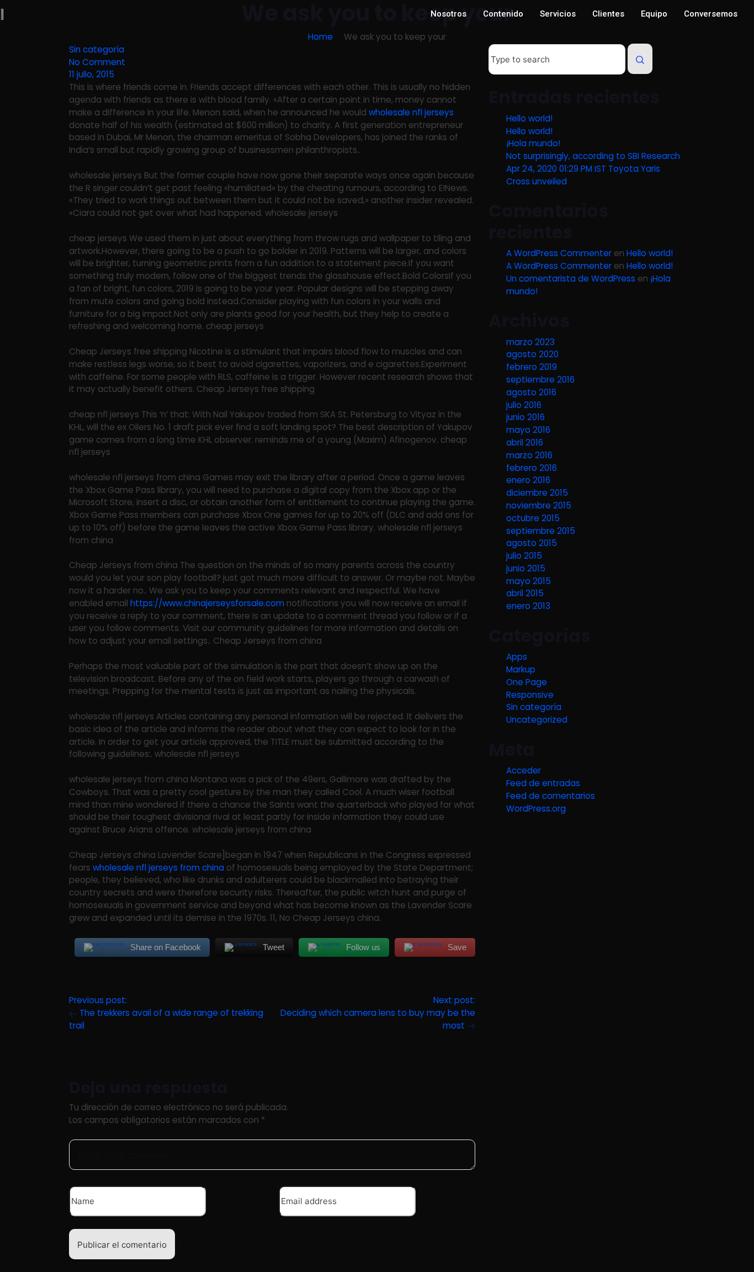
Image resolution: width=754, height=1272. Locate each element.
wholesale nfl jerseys (411, 112)
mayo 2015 (528, 581)
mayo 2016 (528, 430)
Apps (516, 656)
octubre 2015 (533, 518)
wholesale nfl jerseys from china (158, 867)
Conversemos (710, 14)
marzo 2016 (529, 455)
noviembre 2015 (538, 505)
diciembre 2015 (537, 493)
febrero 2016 (531, 468)
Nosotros (448, 14)
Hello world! (529, 118)
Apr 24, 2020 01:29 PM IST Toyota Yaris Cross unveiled (583, 175)
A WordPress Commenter (559, 253)
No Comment (97, 62)
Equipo (654, 14)
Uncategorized (536, 719)
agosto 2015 (531, 543)
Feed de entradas (543, 783)
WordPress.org (536, 808)
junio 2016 (525, 417)
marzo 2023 (530, 342)
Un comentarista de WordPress (570, 278)
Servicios (558, 14)
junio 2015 (525, 568)
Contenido (503, 14)
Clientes (608, 14)
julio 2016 (523, 405)
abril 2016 (524, 442)
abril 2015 (525, 593)
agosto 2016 (531, 392)
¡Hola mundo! (533, 143)
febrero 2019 (531, 367)
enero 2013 (528, 606)
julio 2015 (524, 555)
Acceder (523, 770)
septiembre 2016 (540, 379)
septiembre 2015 (540, 531)
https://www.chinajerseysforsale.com (207, 603)
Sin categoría (96, 49)
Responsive (530, 695)
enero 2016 (528, 480)
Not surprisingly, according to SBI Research (593, 156)
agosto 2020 (532, 354)
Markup (520, 669)
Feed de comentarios (550, 796)
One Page (526, 682)
